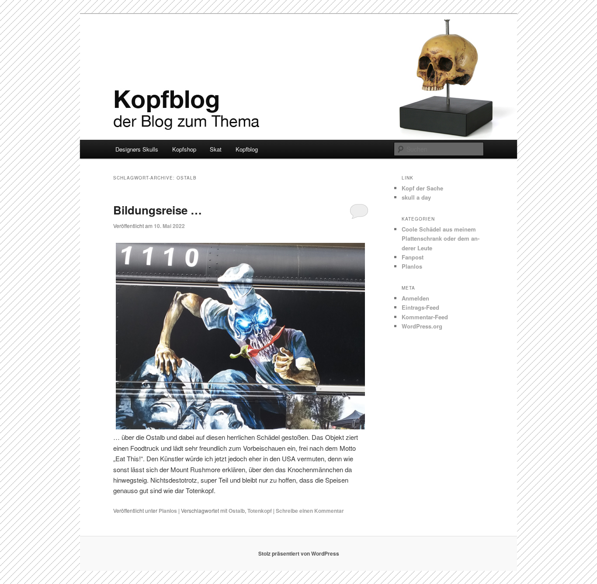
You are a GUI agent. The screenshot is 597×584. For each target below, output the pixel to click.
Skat (216, 149)
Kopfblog (247, 149)
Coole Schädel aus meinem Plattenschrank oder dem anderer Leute (440, 238)
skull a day (416, 197)
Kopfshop (184, 149)
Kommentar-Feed (425, 317)
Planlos (168, 511)
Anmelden (415, 298)
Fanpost (412, 257)
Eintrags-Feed (420, 307)
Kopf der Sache (422, 188)
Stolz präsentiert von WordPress (298, 553)
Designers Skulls (136, 149)
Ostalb (237, 511)
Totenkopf (259, 511)
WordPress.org (422, 326)
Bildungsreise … (157, 210)
